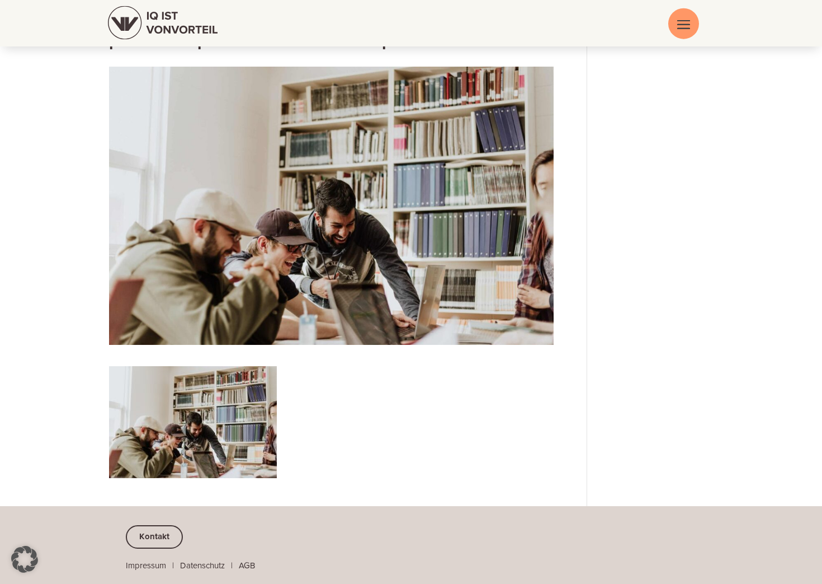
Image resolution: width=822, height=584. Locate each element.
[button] (24, 559)
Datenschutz (202, 565)
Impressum (146, 565)
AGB (247, 565)
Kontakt (154, 536)
